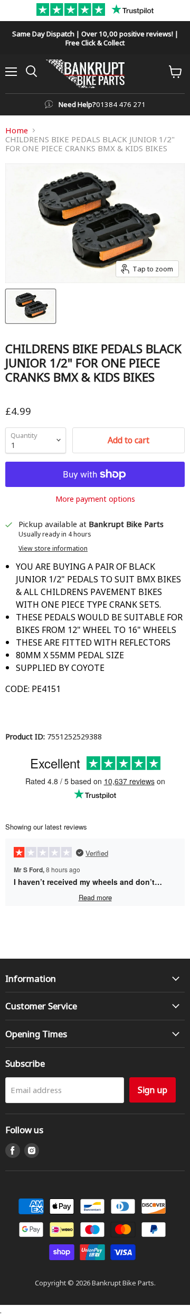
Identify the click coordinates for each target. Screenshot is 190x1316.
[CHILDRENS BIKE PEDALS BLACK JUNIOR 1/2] (30, 306)
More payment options (95, 498)
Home (16, 130)
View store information (53, 548)
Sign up (152, 1090)
